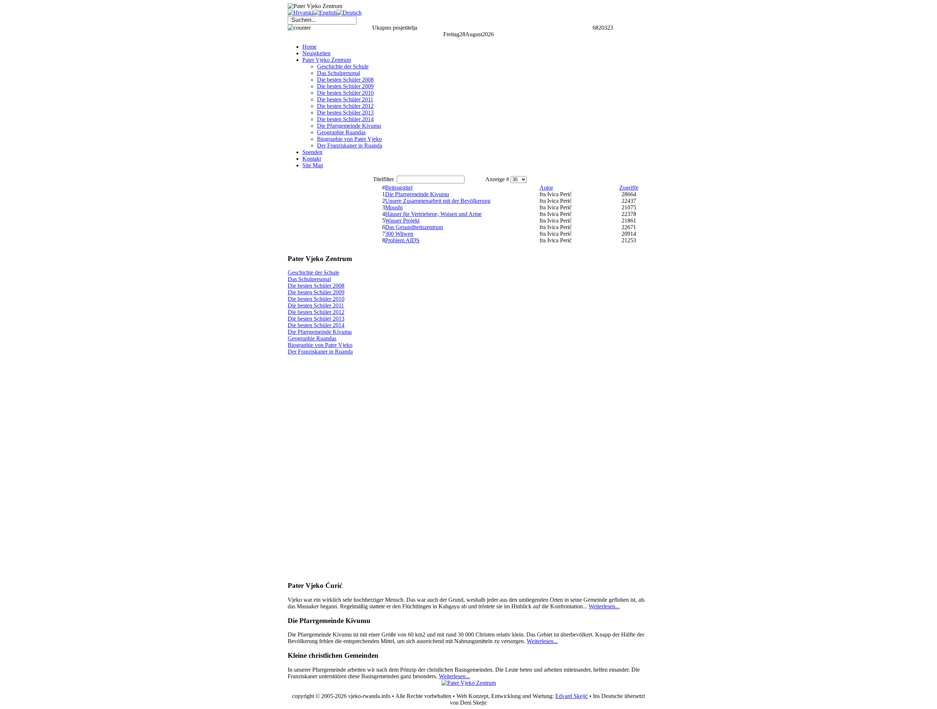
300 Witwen (399, 234)
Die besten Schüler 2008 (316, 286)
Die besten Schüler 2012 (316, 312)
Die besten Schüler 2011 (316, 305)
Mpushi (394, 207)
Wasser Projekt (402, 220)
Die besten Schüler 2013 (316, 319)
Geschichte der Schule (313, 272)
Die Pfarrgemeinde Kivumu (320, 332)
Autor (546, 187)
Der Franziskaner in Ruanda (320, 351)
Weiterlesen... (604, 606)
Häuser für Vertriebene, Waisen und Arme (433, 214)
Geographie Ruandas (312, 338)
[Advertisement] (324, 211)
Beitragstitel (398, 187)
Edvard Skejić (571, 696)
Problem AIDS (402, 240)
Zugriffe (628, 187)
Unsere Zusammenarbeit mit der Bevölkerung (437, 201)
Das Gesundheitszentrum (414, 227)
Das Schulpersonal (309, 279)
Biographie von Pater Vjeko (320, 345)
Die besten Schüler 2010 (316, 299)
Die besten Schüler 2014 (316, 325)
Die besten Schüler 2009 (316, 292)
